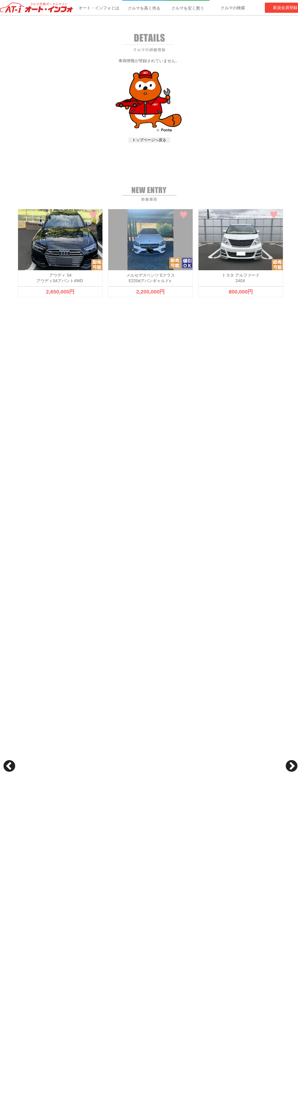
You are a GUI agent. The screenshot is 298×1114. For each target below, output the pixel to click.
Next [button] (291, 766)
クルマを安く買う (187, 8)
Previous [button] (9, 766)
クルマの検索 (233, 8)
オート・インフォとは (99, 8)
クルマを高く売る (144, 8)
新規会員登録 (285, 7)
